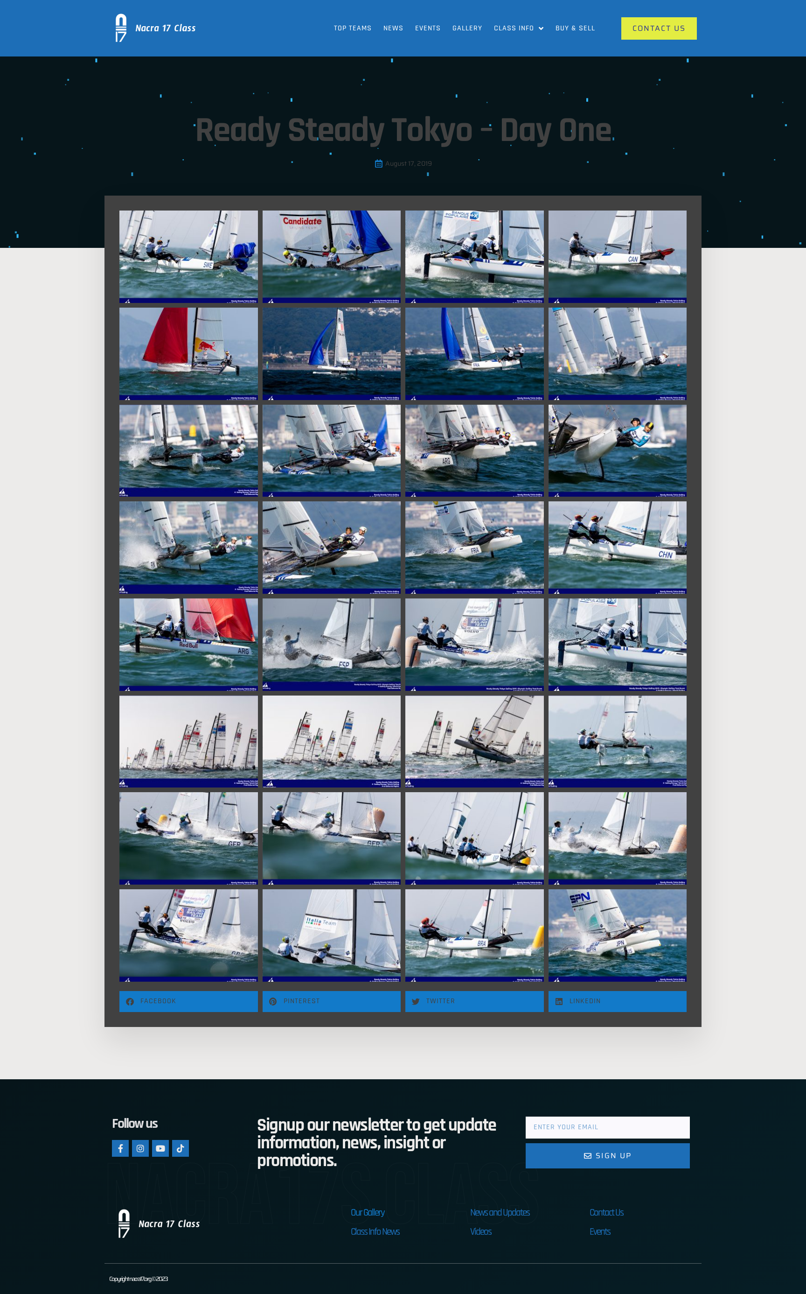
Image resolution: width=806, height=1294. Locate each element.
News (393, 28)
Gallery (467, 28)
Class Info (514, 28)
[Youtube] (160, 1148)
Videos (480, 1231)
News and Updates (499, 1212)
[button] (188, 1001)
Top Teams (353, 28)
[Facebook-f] (120, 1148)
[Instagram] (140, 1148)
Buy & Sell (575, 28)
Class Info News (375, 1231)
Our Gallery (367, 1212)
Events (428, 28)
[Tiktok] (180, 1148)
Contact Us (606, 1212)
